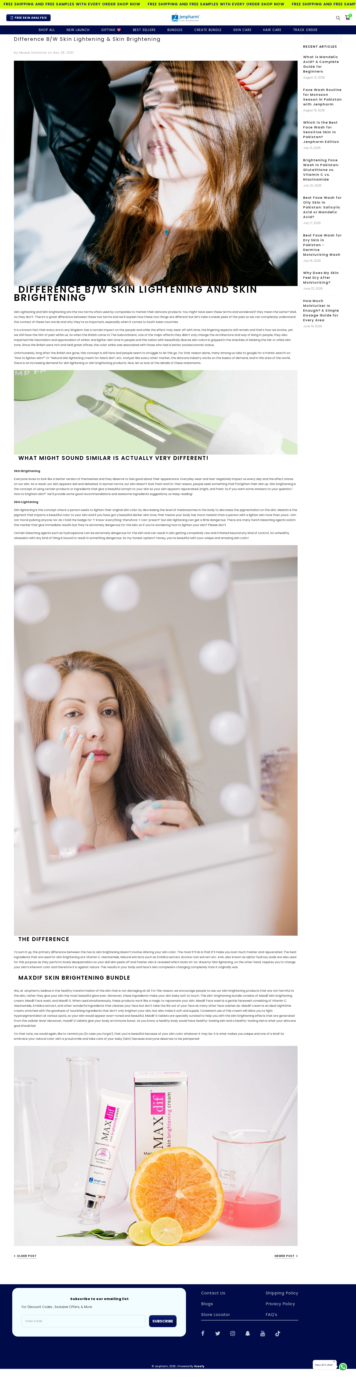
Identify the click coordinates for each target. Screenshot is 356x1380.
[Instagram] (232, 1333)
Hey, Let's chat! (324, 1364)
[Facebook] (202, 1333)
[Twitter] (217, 1333)
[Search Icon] (338, 18)
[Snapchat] (247, 1333)
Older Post (27, 1256)
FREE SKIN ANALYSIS (31, 18)
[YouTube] (262, 1333)
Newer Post (285, 1256)
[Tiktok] (277, 1333)
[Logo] (185, 17)
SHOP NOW (128, 4)
